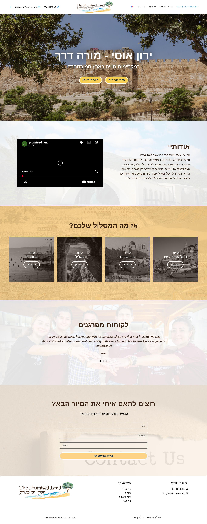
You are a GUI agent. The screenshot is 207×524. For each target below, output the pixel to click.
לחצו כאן (175, 264)
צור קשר (141, 6)
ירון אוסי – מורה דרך (187, 6)
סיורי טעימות (166, 6)
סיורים (152, 6)
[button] (116, 80)
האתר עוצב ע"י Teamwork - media (60, 517)
